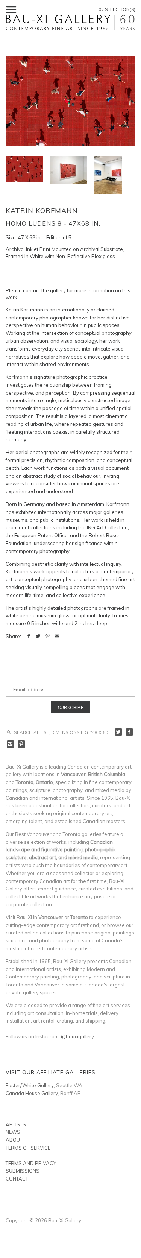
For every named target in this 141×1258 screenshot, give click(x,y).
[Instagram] (11, 744)
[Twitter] (119, 732)
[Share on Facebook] (29, 636)
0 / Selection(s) (117, 9)
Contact (17, 1179)
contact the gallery (44, 290)
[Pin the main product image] (47, 636)
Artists (16, 1124)
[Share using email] (57, 636)
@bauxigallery (77, 1036)
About (14, 1140)
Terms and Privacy (31, 1163)
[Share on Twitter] (38, 636)
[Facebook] (129, 732)
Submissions (22, 1171)
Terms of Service (28, 1148)
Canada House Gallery (32, 1093)
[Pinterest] (22, 744)
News (13, 1132)
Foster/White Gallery (30, 1085)
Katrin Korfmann (42, 210)
